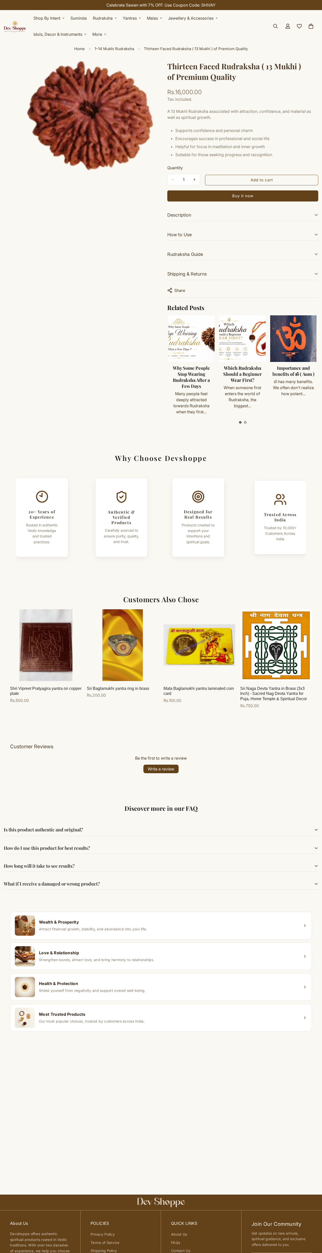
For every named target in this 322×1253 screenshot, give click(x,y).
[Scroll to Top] (312, 1225)
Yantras (130, 18)
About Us (179, 1234)
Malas (152, 18)
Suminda (78, 18)
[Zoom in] (150, 70)
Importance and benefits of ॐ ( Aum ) (293, 371)
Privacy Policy (103, 1234)
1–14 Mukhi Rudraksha (114, 48)
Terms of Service (105, 1242)
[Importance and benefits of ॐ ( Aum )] (293, 338)
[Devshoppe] (15, 26)
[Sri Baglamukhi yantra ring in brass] (122, 645)
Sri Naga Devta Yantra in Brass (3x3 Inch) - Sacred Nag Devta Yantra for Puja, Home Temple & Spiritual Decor (273, 693)
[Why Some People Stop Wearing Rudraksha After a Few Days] (191, 338)
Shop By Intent (46, 18)
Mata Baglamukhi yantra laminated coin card (199, 691)
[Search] (275, 26)
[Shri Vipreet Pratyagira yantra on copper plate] (46, 645)
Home (79, 48)
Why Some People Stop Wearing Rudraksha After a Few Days (191, 377)
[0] (311, 26)
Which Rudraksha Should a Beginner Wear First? (242, 374)
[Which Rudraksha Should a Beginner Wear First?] (242, 338)
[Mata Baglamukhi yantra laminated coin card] (199, 645)
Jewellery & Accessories (191, 18)
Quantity (175, 167)
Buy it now (242, 195)
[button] (240, 422)
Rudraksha (103, 18)
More (97, 34)
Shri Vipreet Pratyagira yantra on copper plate (46, 691)
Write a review (161, 768)
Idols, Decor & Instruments (57, 34)
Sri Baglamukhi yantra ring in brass (118, 688)
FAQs (175, 1242)
